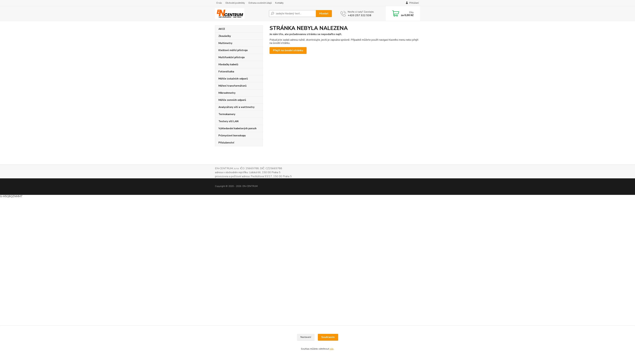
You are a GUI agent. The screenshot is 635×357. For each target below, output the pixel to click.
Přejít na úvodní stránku (288, 50)
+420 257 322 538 (359, 15)
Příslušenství (226, 142)
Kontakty (279, 2)
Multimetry (225, 43)
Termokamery (226, 114)
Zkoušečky (224, 36)
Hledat (323, 13)
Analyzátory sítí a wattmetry (236, 107)
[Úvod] (240, 13)
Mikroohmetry (226, 93)
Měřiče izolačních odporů (233, 78)
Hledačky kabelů (228, 64)
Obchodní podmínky (235, 2)
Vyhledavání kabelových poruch (237, 128)
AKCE (221, 29)
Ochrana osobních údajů (260, 2)
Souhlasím (328, 337)
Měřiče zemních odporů (232, 100)
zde (332, 348)
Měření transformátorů (232, 85)
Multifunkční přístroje (231, 57)
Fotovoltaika (226, 71)
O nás (219, 2)
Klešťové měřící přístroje (233, 50)
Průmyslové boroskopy (232, 135)
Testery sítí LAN (228, 121)
